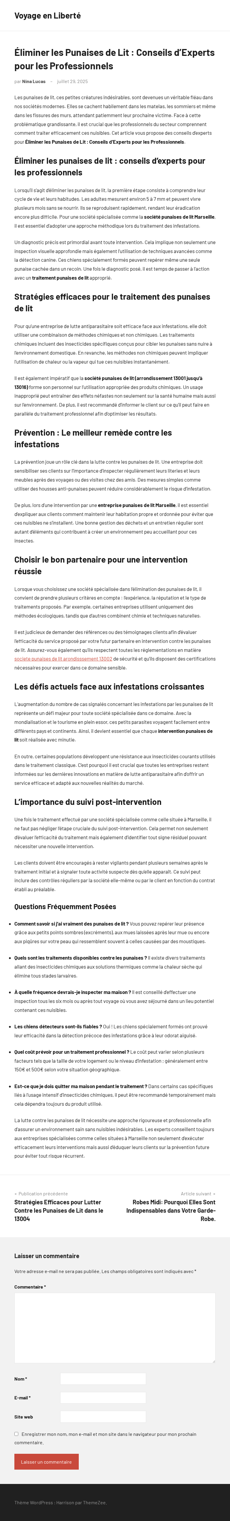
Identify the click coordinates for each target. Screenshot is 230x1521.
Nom (20, 1378)
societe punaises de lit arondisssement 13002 (63, 658)
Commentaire (30, 1286)
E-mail (22, 1397)
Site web (23, 1416)
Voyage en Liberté (47, 15)
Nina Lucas (34, 81)
